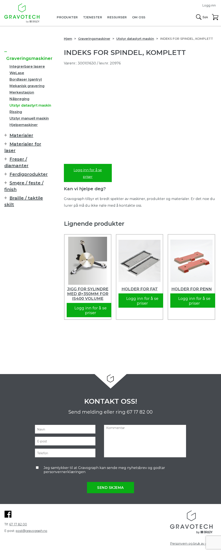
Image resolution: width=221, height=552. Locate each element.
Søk (202, 17)
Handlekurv (215, 17)
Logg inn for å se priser (88, 173)
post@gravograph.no (31, 531)
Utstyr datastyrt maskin (135, 39)
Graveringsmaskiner (94, 39)
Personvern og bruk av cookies (193, 544)
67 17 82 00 (140, 412)
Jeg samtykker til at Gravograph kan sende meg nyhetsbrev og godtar (104, 470)
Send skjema (110, 488)
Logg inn (209, 5)
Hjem (68, 39)
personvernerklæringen (64, 472)
